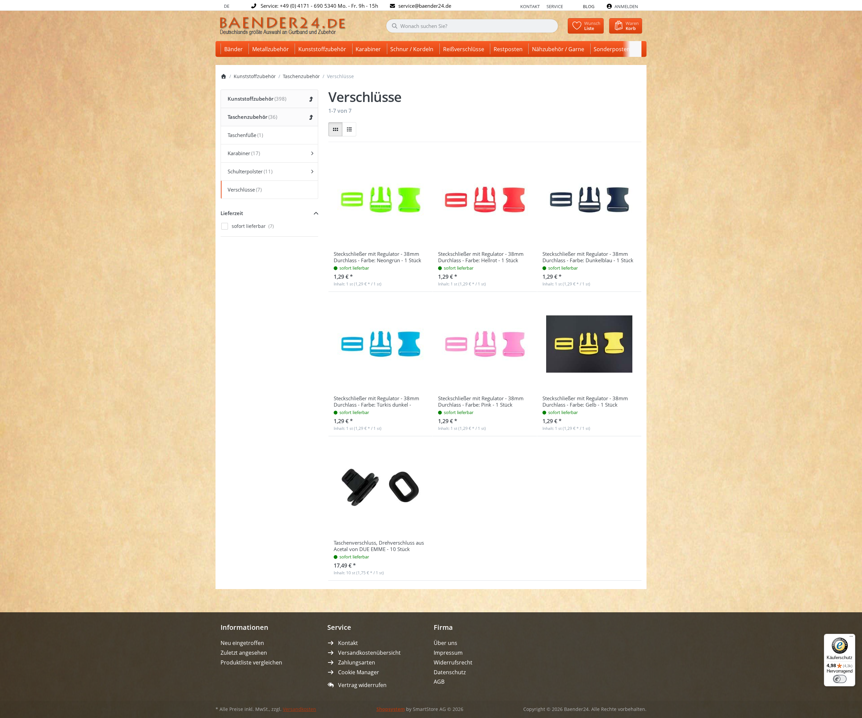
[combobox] (472, 26)
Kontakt (530, 6)
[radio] (335, 129)
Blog (588, 6)
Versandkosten (299, 709)
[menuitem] (234, 49)
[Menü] (851, 638)
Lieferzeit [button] (232, 213)
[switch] (840, 679)
